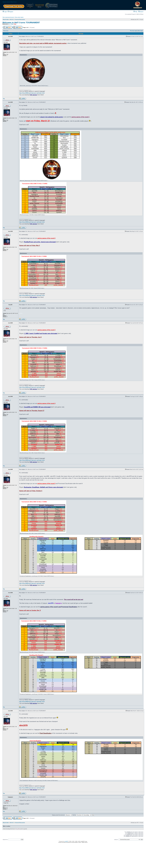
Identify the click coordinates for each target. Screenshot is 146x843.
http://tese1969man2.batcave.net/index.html (32, 93)
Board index (6, 19)
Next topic (140, 30)
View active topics (19, 17)
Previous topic (133, 30)
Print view (5, 30)
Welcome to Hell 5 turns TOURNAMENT (21, 22)
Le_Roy (11, 24)
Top (4, 98)
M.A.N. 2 (12, 19)
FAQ (136, 11)
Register (11, 11)
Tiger (15, 24)
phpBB (66, 841)
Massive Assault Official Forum (9, 1)
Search (141, 11)
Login (5, 11)
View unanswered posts (8, 17)
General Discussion (20, 19)
